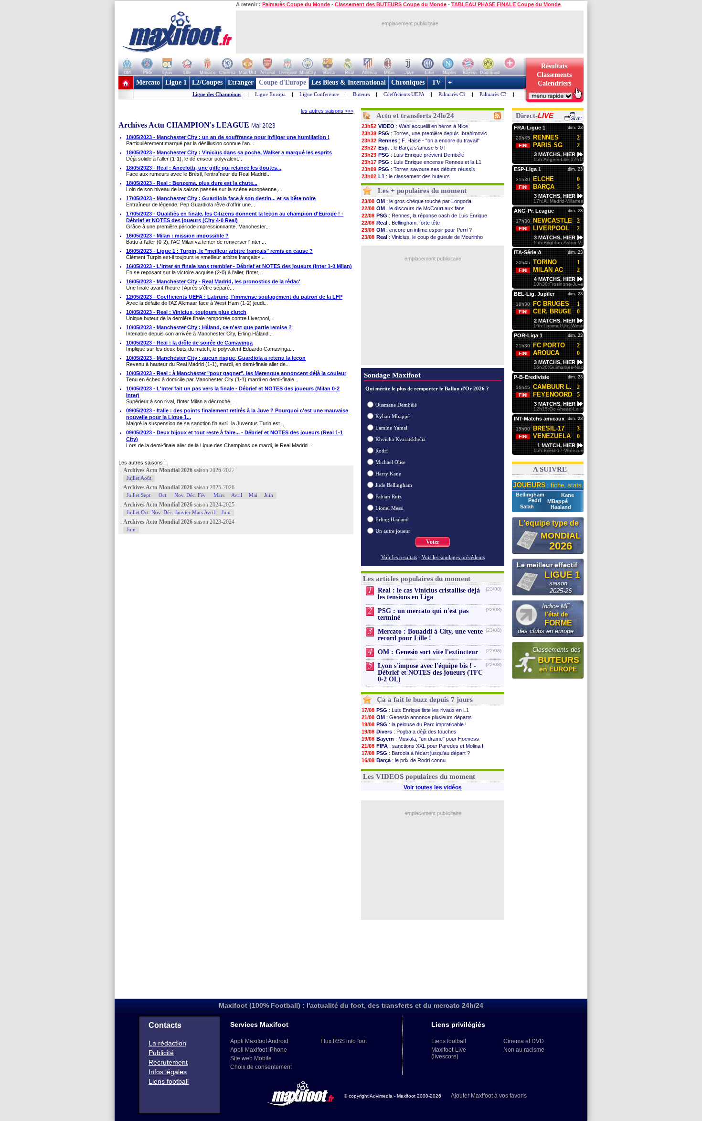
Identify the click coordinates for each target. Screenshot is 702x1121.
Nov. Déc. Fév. (190, 495)
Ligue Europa (270, 94)
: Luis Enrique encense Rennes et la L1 (421, 162)
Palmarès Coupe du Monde (296, 4)
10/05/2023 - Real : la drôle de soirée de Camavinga (189, 342)
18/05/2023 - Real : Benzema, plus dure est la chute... (191, 183)
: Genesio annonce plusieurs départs (417, 717)
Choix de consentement (261, 1067)
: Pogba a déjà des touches (409, 731)
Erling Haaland (392, 519)
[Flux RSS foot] (497, 117)
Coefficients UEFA (404, 94)
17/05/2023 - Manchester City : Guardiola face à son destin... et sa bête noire (221, 198)
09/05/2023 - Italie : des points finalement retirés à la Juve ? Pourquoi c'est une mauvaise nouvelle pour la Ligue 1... (237, 414)
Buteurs (361, 94)
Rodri (381, 450)
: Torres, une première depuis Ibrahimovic (424, 133)
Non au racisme (523, 1049)
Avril (236, 495)
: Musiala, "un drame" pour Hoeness (420, 739)
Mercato (148, 82)
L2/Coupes (207, 82)
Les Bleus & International (348, 82)
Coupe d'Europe (282, 82)
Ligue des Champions (216, 94)
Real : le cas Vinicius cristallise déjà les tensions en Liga (429, 594)
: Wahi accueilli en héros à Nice (415, 126)
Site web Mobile (251, 1058)
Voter (432, 542)
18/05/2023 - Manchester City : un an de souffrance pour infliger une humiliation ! (228, 137)
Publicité (161, 1052)
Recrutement (168, 1062)
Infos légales (168, 1072)
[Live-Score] (573, 119)
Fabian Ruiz (388, 496)
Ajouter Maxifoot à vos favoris (489, 1095)
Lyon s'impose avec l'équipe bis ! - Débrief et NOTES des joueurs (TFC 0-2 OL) (430, 672)
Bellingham (531, 494)
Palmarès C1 (452, 94)
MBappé (557, 501)
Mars (218, 495)
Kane (567, 495)
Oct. (163, 495)
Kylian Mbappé (392, 416)
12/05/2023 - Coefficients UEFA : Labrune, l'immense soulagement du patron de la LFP (234, 297)
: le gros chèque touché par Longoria (416, 201)
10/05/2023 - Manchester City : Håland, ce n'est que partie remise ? (209, 327)
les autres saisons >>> (327, 111)
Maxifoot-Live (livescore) (448, 1053)
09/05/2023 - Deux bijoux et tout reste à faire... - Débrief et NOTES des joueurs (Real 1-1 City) (234, 436)
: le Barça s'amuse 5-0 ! (404, 148)
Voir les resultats (399, 557)
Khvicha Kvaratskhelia (400, 439)
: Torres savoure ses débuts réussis (418, 169)
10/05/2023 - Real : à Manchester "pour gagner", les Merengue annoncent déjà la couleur (236, 373)
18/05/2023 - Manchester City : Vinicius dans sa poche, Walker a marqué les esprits (229, 152)
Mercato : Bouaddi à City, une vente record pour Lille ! (430, 635)
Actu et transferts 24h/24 (415, 115)
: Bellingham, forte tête (401, 223)
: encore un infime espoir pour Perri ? (417, 230)
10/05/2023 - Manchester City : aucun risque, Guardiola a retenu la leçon (216, 358)
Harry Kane (388, 473)
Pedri (535, 500)
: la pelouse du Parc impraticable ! (414, 724)
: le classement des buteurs (406, 176)
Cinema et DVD (523, 1041)
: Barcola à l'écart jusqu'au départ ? (416, 753)
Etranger (241, 82)
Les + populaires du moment (422, 190)
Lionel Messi (389, 508)
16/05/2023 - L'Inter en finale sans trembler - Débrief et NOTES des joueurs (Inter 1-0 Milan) (239, 266)
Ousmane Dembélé (396, 405)
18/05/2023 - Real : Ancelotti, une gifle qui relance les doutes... (203, 168)
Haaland (561, 507)
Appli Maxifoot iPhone (258, 1049)
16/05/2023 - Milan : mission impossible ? (177, 235)
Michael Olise (390, 462)
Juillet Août (139, 478)
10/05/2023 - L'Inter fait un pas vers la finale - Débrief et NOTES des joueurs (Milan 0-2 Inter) (233, 392)
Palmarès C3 (493, 94)
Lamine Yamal (391, 428)
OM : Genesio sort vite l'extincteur (428, 652)
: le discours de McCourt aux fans (413, 208)
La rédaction (167, 1043)
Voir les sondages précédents (453, 557)
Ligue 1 (176, 82)
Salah (527, 506)
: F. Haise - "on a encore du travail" (420, 140)
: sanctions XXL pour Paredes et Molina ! (422, 746)
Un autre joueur (392, 531)
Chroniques (408, 82)
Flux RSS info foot (343, 1041)
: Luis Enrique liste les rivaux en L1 (415, 710)
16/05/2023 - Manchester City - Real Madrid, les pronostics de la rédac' (213, 281)
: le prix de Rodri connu (404, 760)
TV (436, 82)
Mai (253, 495)
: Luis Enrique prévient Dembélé (413, 155)
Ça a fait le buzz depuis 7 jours (425, 699)
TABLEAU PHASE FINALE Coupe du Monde (506, 4)
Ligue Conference (319, 94)
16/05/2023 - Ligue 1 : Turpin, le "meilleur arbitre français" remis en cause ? (219, 251)
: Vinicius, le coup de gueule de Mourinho (422, 237)
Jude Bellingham (393, 485)
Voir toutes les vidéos (433, 787)
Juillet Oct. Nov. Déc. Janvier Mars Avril (171, 512)
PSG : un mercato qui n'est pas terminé (423, 614)
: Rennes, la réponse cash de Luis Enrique (424, 215)
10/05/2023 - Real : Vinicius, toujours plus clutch (186, 312)
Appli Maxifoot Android (259, 1041)
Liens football (169, 1081)
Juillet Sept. (139, 495)
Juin (268, 495)
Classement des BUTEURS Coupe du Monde (391, 4)
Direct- (534, 115)
